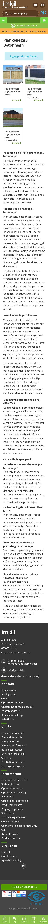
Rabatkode (7, 719)
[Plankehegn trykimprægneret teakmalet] (13, 117)
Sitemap (6, 757)
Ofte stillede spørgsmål (15, 800)
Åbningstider (8, 694)
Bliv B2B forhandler (12, 762)
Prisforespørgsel (11, 710)
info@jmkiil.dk (16, 670)
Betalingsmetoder (11, 749)
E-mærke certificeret (27, 25)
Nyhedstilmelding (11, 860)
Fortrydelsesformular (13, 745)
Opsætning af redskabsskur (17, 706)
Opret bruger (9, 856)
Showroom (7, 813)
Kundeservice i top (12, 715)
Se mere (16, 100)
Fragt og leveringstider (14, 780)
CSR (3, 829)
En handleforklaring (12, 753)
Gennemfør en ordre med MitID (19, 825)
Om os (5, 698)
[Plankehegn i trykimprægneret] (13, 74)
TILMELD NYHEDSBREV (24, 886)
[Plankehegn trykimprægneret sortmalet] (35, 74)
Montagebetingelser (13, 766)
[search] (6, 13)
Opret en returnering (13, 792)
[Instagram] (24, 866)
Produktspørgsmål (12, 804)
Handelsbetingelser (12, 733)
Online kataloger (11, 821)
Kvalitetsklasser (10, 834)
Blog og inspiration (12, 809)
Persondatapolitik (11, 737)
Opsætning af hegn (12, 702)
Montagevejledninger (13, 817)
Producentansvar (11, 838)
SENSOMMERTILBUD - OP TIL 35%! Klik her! (24, 31)
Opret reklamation (12, 788)
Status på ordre (10, 784)
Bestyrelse (7, 796)
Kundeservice (9, 690)
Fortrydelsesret (10, 741)
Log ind (5, 851)
